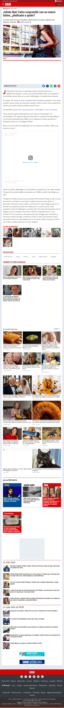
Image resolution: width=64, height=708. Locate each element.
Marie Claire (21, 681)
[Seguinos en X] (30, 676)
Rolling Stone (43, 685)
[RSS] (38, 676)
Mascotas (25, 256)
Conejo (33, 256)
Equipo (43, 692)
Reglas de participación (54, 692)
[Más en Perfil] (12, 480)
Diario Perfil (5, 681)
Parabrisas (44, 681)
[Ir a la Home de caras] (8, 5)
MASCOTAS (6, 9)
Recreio (59, 685)
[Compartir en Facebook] (43, 86)
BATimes (59, 681)
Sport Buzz (52, 685)
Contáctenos (27, 692)
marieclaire (32, 485)
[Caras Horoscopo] (32, 663)
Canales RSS (6, 692)
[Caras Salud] (32, 656)
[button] (32, 43)
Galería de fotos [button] (25, 22)
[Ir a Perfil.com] (58, 1)
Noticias (13, 681)
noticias (12, 485)
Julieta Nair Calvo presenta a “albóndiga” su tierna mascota (35, 109)
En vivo (59, 4)
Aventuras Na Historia (30, 685)
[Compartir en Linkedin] (55, 86)
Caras (13, 685)
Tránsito (32, 695)
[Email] (59, 86)
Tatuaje (18, 256)
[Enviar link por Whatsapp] (51, 86)
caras (52, 485)
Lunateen (52, 681)
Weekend (36, 681)
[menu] (3, 4)
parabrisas (12, 514)
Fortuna (29, 681)
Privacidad (36, 692)
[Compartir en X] (47, 86)
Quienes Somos (16, 692)
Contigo (19, 685)
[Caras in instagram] (21, 676)
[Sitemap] (42, 676)
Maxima (32, 688)
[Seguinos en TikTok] (34, 676)
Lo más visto (9, 562)
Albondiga (53, 256)
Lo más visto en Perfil (13, 607)
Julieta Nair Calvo (8, 256)
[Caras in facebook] (25, 676)
